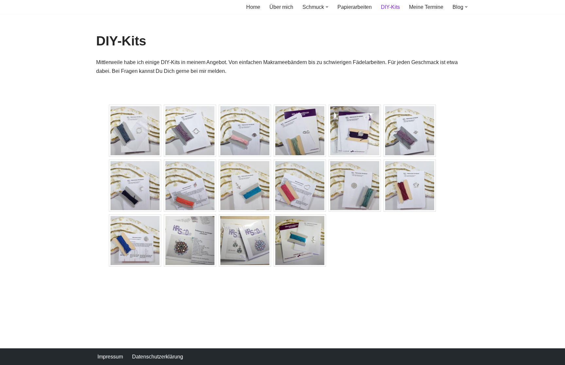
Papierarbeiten (354, 7)
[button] (327, 7)
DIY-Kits (390, 7)
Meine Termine (426, 7)
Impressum (110, 356)
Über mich (281, 7)
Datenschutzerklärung (157, 356)
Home (253, 7)
